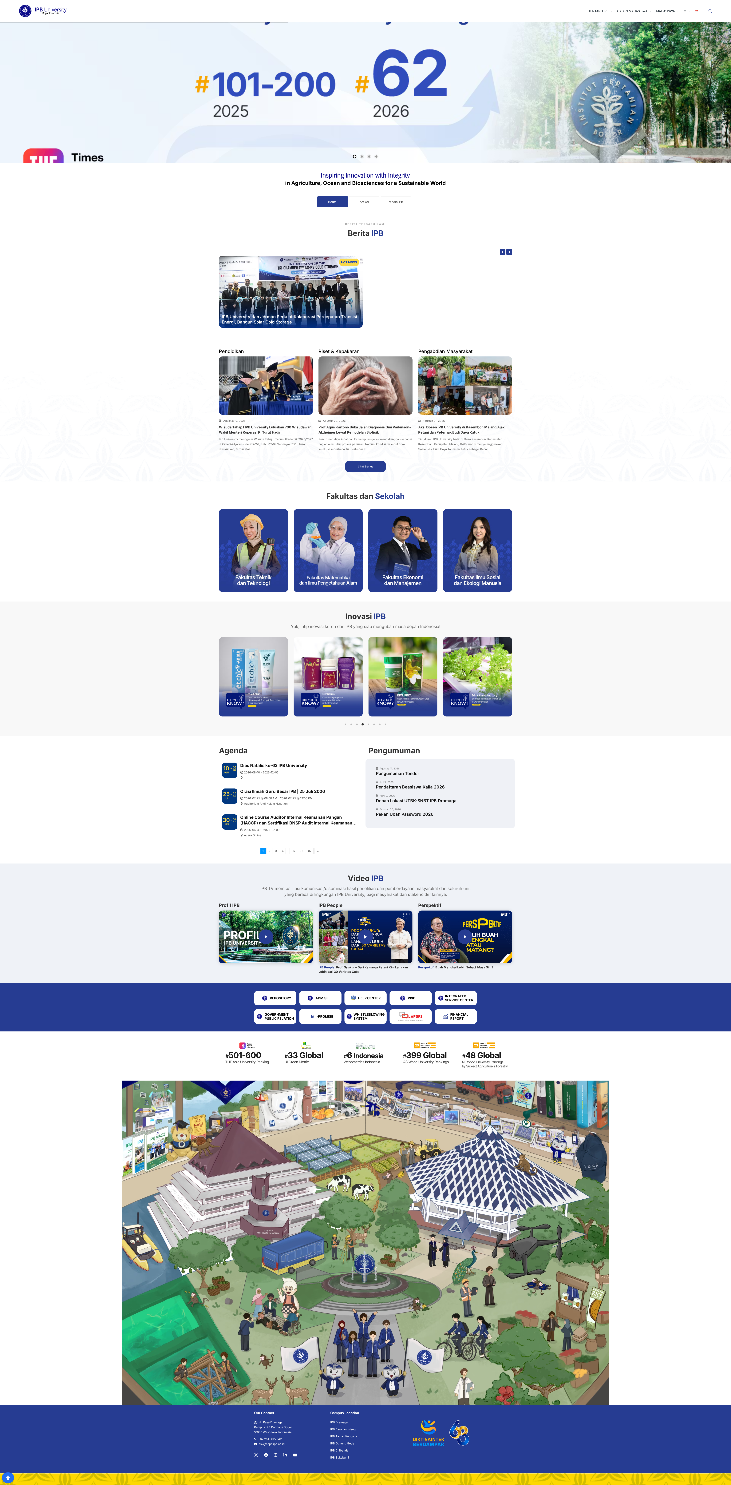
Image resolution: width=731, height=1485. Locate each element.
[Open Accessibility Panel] (8, 1477)
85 (293, 850)
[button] (345, 724)
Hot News (349, 262)
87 (309, 850)
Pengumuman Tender (397, 773)
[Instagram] (275, 1455)
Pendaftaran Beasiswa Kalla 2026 (410, 786)
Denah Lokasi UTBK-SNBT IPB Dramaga (416, 800)
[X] (256, 1455)
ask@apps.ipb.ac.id (272, 1444)
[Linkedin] (285, 1455)
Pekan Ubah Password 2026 (404, 814)
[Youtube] (295, 1455)
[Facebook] (266, 1455)
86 (301, 850)
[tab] (332, 201)
